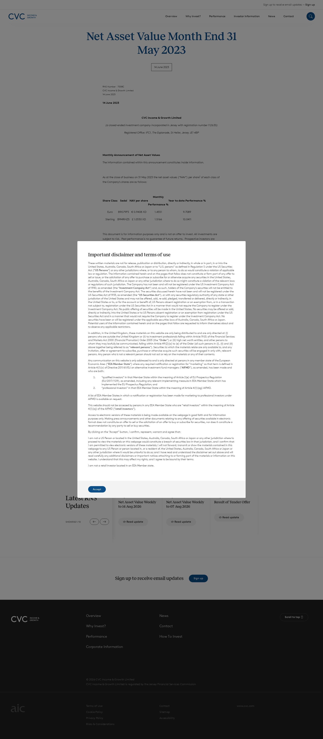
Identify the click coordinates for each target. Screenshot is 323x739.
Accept (97, 489)
